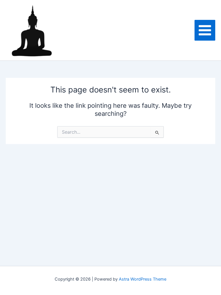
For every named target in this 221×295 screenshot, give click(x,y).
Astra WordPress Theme (142, 279)
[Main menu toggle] (205, 30)
